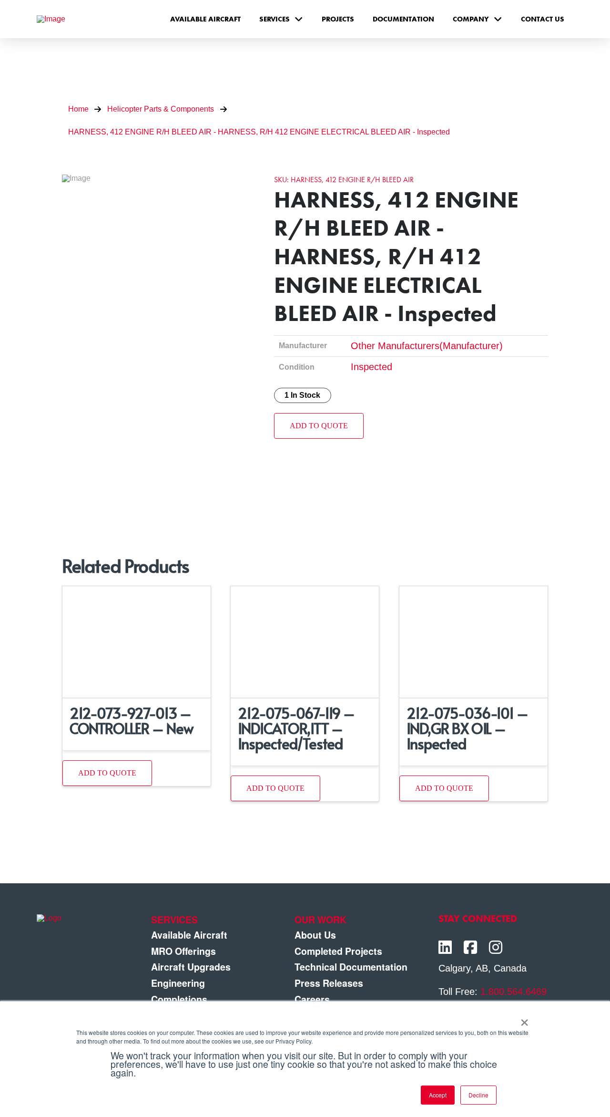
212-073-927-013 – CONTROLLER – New (131, 720)
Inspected (371, 367)
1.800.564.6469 (513, 991)
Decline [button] (478, 1095)
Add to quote (319, 426)
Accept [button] (438, 1095)
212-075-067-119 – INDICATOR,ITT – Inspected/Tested (296, 728)
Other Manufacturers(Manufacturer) (427, 346)
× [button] (524, 1019)
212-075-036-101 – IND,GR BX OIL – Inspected (467, 728)
